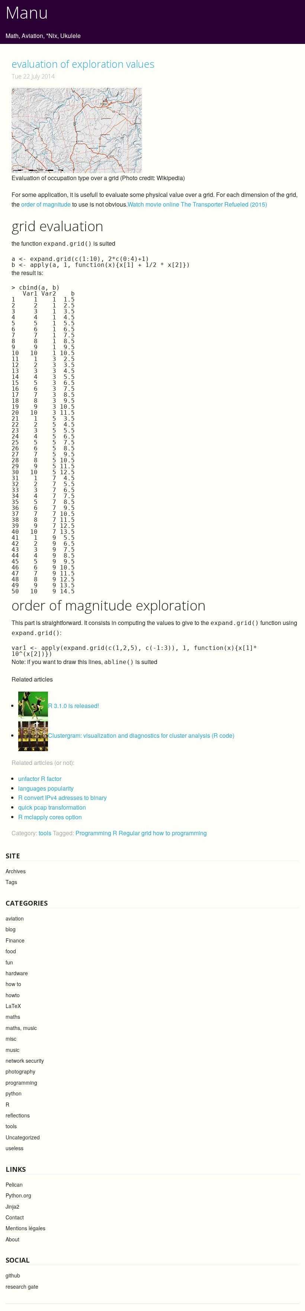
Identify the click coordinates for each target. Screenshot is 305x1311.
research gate (22, 1286)
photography (20, 1071)
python (14, 1093)
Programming (94, 833)
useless (14, 1148)
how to (162, 833)
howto (13, 995)
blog (11, 929)
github (13, 1275)
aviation (15, 918)
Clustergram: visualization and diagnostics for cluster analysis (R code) (141, 735)
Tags (11, 882)
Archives (16, 871)
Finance (15, 940)
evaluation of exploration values (83, 64)
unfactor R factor (39, 778)
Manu (27, 12)
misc (11, 1038)
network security (25, 1060)
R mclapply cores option (50, 817)
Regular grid (136, 833)
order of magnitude (46, 204)
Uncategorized (23, 1137)
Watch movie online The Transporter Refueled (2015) (197, 204)
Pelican (14, 1184)
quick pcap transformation (52, 807)
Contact (15, 1217)
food (11, 951)
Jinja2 (12, 1206)
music (12, 1049)
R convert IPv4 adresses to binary (62, 797)
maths (13, 1016)
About (12, 1239)
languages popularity (46, 788)
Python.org (18, 1195)
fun (9, 962)
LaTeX (13, 1005)
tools (45, 833)
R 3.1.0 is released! (73, 705)
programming (189, 833)
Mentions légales (25, 1228)
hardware (17, 973)
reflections (18, 1115)
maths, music (21, 1027)
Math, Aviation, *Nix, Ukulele (43, 35)
